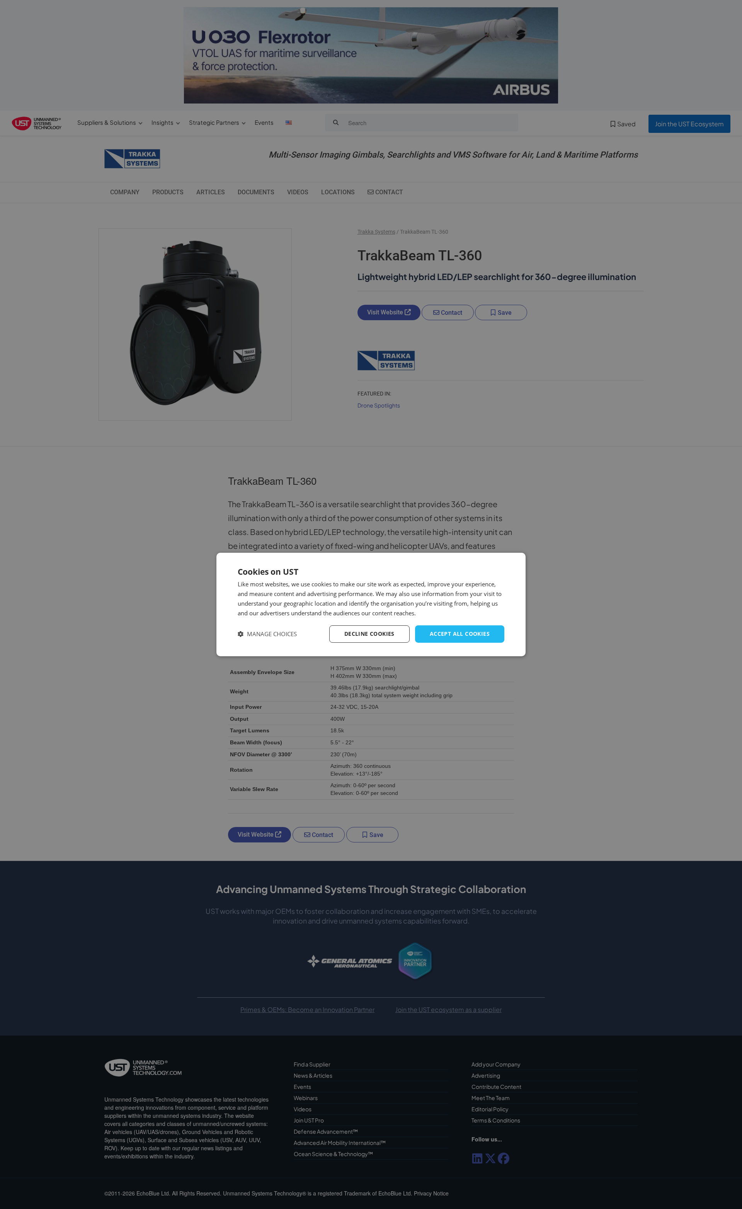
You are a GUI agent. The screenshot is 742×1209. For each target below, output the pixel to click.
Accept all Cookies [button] (460, 633)
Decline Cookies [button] (369, 633)
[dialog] (371, 604)
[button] (267, 634)
